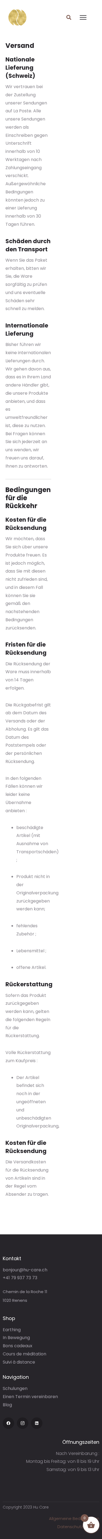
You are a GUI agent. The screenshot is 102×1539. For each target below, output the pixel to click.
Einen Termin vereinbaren (30, 1396)
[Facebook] (8, 1423)
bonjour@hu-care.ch (25, 1270)
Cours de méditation (24, 1354)
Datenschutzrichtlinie (78, 1526)
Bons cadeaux (17, 1346)
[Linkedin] (36, 1423)
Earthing (12, 1330)
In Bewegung (16, 1337)
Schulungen (15, 1388)
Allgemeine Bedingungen (74, 1518)
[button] (68, 17)
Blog (7, 1405)
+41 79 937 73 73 (20, 1278)
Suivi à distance (19, 1362)
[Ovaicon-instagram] (22, 1423)
